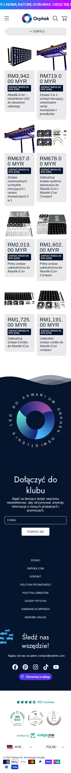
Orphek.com (35, 568)
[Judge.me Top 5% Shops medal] (53, 718)
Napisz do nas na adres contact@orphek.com (36, 655)
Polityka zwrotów (35, 593)
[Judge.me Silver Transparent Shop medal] (35, 718)
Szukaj (35, 560)
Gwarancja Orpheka (35, 609)
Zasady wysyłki (36, 601)
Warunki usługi (35, 617)
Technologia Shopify (34, 757)
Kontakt (35, 576)
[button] (6, 18)
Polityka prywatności (35, 584)
